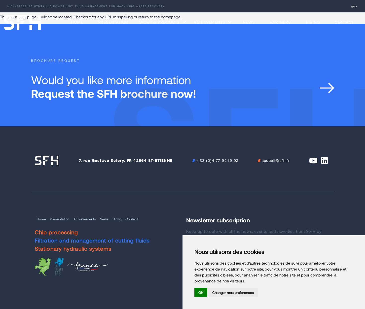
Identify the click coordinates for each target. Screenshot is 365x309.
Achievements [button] (210, 22)
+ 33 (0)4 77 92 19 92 (217, 160)
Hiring (313, 22)
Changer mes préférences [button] (233, 292)
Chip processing (56, 232)
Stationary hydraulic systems (73, 248)
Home (77, 22)
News (249, 22)
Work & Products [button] (160, 22)
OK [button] (200, 292)
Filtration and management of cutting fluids (92, 240)
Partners (280, 22)
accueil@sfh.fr (276, 160)
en (353, 6)
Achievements (84, 219)
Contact (344, 22)
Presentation (113, 22)
